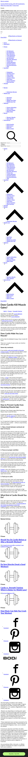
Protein (2, 469)
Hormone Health (11, 110)
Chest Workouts (11, 55)
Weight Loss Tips (11, 101)
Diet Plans (9, 97)
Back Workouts (11, 53)
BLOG (5, 311)
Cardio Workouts (11, 62)
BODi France (10, 125)
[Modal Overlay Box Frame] (14, 753)
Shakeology (10, 72)
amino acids (6, 399)
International (7, 120)
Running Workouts (11, 65)
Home (5, 42)
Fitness (5, 46)
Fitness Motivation (11, 107)
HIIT (12, 417)
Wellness (6, 103)
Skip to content (5, 1)
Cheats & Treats (11, 77)
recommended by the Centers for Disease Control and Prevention (13, 505)
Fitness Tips (10, 61)
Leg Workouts (10, 58)
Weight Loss (7, 93)
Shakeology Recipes (12, 92)
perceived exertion (5, 384)
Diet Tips (9, 99)
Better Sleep (10, 111)
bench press (4, 470)
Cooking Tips (10, 76)
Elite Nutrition (10, 82)
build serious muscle (7, 320)
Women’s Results (11, 117)
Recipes (6, 87)
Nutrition (6, 68)
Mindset (6, 83)
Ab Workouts (10, 51)
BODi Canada (10, 128)
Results (5, 113)
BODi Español (10, 124)
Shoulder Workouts (12, 59)
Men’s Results (10, 118)
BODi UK (9, 127)
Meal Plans (9, 79)
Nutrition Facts (10, 73)
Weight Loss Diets (11, 100)
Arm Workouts (10, 52)
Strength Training (11, 63)
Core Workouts (11, 56)
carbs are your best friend (11, 393)
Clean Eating (10, 75)
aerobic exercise (11, 416)
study (6, 377)
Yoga (8, 66)
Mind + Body (10, 109)
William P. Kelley (12, 357)
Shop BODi (3, 37)
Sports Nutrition (11, 80)
